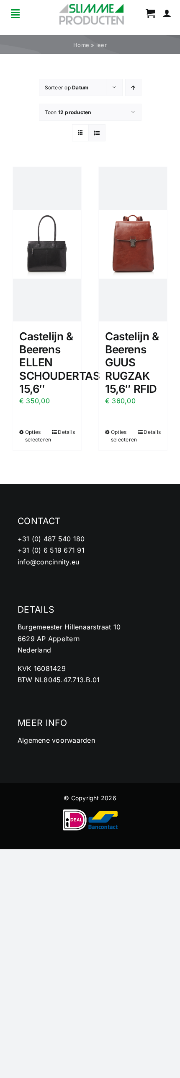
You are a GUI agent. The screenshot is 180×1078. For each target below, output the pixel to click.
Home (81, 45)
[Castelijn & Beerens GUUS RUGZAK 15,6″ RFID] (133, 244)
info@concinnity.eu (48, 562)
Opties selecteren (35, 436)
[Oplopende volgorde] (133, 87)
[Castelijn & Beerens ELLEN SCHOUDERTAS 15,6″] (47, 244)
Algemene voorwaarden (56, 740)
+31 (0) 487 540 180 (51, 539)
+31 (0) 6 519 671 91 (51, 550)
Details (66, 432)
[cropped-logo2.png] (91, 6)
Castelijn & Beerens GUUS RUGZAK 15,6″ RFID (132, 362)
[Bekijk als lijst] (97, 133)
